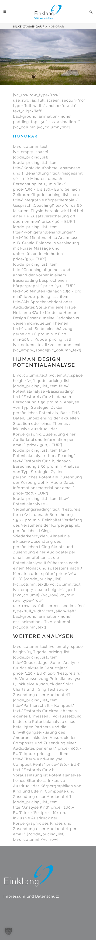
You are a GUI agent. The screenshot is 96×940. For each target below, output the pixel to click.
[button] (8, 931)
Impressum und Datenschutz (31, 896)
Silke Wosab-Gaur (29, 26)
